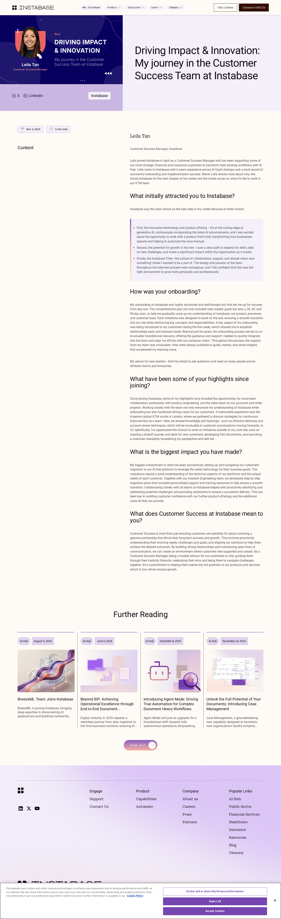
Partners (190, 822)
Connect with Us (254, 7)
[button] (113, 7)
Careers (189, 806)
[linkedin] (21, 808)
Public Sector (240, 806)
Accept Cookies (215, 911)
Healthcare (238, 822)
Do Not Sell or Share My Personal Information (215, 891)
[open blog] (46, 680)
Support (97, 799)
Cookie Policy (135, 895)
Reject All (215, 901)
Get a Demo (225, 7)
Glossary (236, 853)
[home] (33, 7)
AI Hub (235, 799)
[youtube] (37, 808)
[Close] (275, 900)
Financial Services (244, 814)
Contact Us (99, 806)
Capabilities (146, 799)
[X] (29, 808)
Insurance (237, 830)
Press (187, 814)
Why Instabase (91, 7)
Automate (144, 806)
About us (190, 799)
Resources (237, 837)
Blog (232, 845)
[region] (140, 901)
